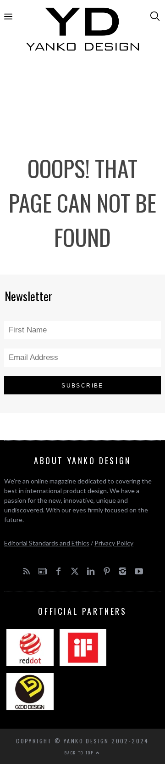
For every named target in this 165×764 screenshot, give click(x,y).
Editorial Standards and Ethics (46, 543)
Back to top (80, 752)
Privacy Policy (113, 543)
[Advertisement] (82, 91)
